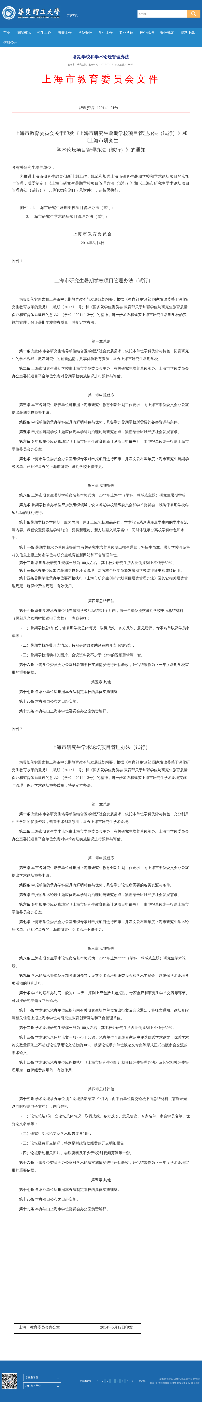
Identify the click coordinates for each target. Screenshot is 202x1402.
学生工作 (106, 33)
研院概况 (24, 33)
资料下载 (188, 33)
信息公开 (10, 42)
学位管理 (85, 33)
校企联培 (147, 33)
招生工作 (44, 33)
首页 (6, 33)
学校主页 (72, 15)
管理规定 (167, 33)
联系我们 (195, 1383)
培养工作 (65, 33)
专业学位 (126, 33)
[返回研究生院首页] (31, 6)
